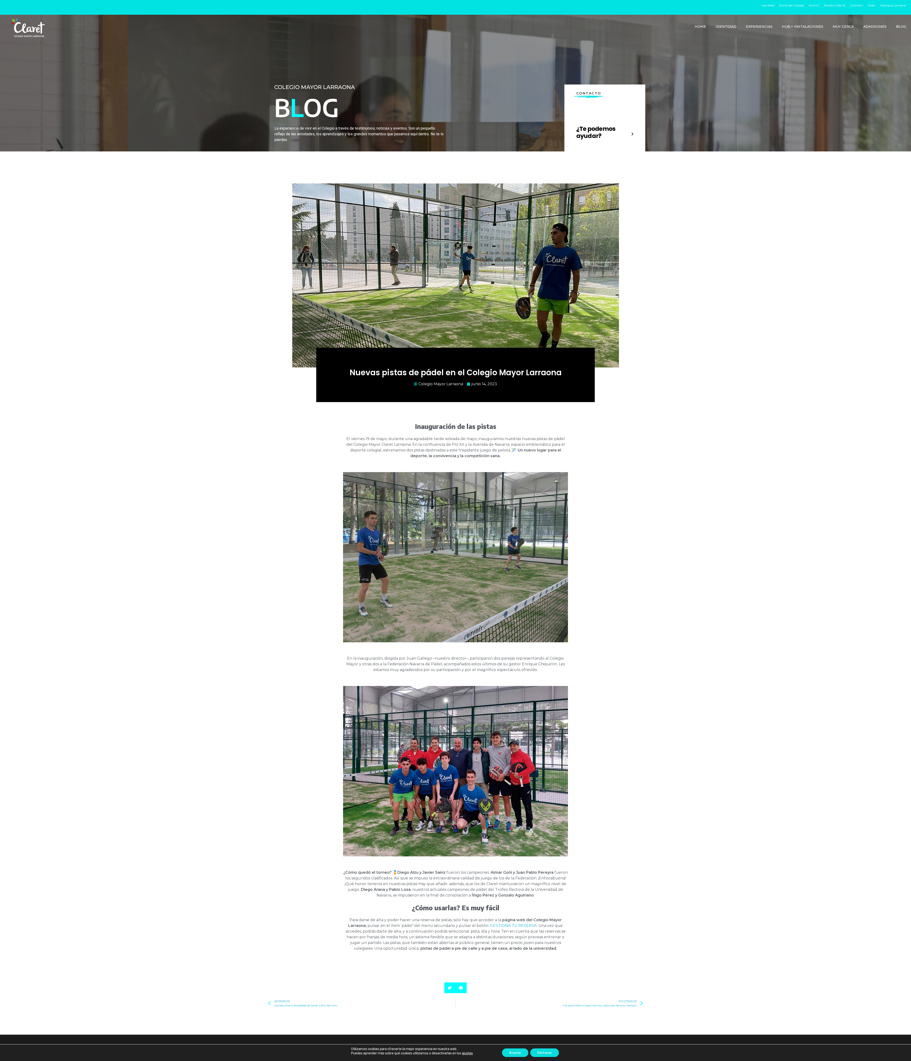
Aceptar (515, 1053)
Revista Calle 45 (834, 5)
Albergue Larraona (893, 5)
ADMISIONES (875, 26)
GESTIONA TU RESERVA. (514, 925)
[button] (450, 987)
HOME (700, 26)
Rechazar (544, 1053)
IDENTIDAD (726, 26)
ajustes (467, 1053)
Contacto (856, 5)
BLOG (901, 26)
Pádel (871, 5)
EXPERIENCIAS (759, 26)
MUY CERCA (843, 26)
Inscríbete (768, 5)
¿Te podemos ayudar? (596, 132)
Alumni (814, 5)
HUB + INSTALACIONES (802, 26)
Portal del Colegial (791, 5)
